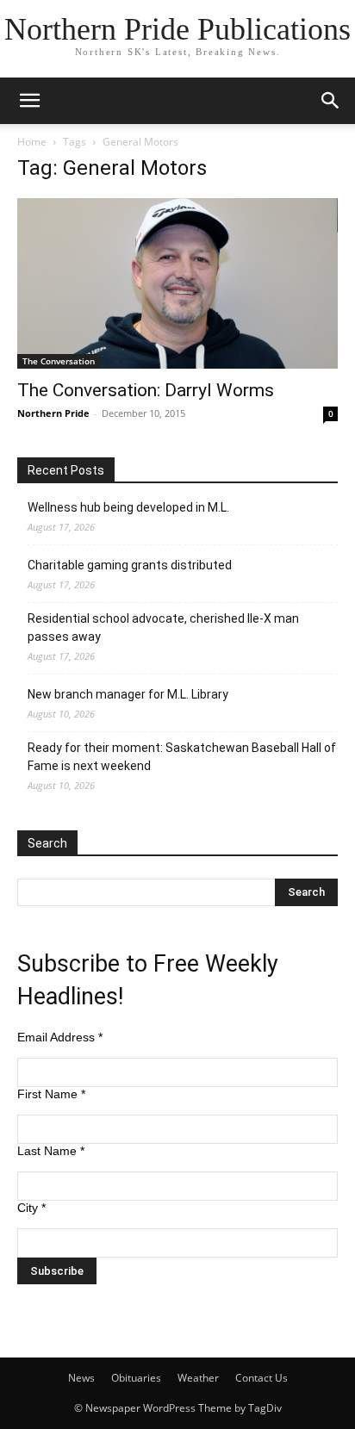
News (81, 1377)
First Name (51, 1094)
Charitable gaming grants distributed (130, 565)
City (31, 1208)
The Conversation (58, 361)
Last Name (50, 1151)
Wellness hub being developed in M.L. (128, 507)
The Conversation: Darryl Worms (145, 390)
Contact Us (261, 1377)
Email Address (60, 1037)
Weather (198, 1377)
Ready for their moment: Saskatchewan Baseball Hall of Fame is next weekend (182, 757)
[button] (29, 101)
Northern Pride (53, 413)
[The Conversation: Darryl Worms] (177, 283)
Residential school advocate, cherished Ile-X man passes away (163, 627)
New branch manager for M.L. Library (128, 694)
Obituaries (136, 1377)
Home (32, 141)
